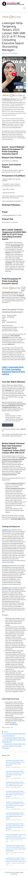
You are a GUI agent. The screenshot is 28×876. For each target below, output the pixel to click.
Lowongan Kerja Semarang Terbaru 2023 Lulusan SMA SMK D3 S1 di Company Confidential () (13, 746)
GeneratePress (14, 874)
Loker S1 (6, 731)
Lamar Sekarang (7, 425)
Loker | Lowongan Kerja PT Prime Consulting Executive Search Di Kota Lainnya (13, 370)
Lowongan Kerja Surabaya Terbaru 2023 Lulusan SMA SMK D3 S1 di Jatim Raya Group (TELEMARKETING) (14, 740)
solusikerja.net (6, 530)
